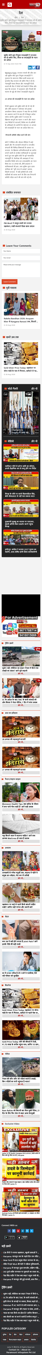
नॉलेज (7, 1054)
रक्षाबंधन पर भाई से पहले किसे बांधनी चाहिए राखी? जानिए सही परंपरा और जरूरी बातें (19, 906)
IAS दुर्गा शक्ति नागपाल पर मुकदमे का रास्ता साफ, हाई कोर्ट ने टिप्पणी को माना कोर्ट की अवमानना (21, 1271)
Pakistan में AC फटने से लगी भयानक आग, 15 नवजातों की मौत (21, 1305)
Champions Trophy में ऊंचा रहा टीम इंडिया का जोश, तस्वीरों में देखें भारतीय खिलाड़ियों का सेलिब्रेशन (20, 431)
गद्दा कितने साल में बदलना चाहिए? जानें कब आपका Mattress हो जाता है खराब (18, 837)
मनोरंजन (27, 1334)
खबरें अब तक (12, 337)
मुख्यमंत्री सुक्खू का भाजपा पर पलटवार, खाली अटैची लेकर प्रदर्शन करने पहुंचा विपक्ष (19, 524)
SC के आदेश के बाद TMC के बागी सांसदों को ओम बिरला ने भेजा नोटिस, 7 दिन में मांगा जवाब (19, 701)
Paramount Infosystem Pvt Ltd (21, 1352)
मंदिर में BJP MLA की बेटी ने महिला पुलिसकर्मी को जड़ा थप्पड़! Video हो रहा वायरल (21, 1264)
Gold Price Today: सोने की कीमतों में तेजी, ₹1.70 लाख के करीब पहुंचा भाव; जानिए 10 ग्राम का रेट (20, 1043)
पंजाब (4, 1339)
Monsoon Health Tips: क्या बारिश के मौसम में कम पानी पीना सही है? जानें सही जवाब (20, 805)
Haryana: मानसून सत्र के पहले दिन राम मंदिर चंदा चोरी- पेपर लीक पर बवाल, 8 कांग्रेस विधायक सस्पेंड (21, 1256)
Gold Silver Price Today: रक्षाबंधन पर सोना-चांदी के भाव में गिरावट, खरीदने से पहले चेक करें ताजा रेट (21, 369)
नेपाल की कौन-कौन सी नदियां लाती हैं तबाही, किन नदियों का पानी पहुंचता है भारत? (19, 1080)
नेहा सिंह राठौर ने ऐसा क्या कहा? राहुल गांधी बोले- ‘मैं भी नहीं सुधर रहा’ (21, 1275)
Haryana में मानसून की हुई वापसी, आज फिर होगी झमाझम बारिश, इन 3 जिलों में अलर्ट (21, 1279)
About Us (26, 1349)
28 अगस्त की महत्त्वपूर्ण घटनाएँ (14, 739)
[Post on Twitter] (34, 67)
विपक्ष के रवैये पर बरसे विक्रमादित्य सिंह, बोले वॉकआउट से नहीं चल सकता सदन (20, 495)
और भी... (21, 673)
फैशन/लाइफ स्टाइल (12, 779)
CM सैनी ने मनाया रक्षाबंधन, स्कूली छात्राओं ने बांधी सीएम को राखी (21, 1252)
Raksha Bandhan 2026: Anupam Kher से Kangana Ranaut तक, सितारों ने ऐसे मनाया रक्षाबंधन (21, 320)
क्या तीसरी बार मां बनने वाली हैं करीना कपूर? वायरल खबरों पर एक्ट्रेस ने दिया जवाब (21, 1316)
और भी (34, 388)
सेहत (7, 917)
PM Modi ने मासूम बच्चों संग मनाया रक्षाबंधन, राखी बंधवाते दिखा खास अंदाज (19, 225)
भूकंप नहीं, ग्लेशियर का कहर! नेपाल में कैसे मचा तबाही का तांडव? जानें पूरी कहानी (20, 669)
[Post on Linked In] (30, 67)
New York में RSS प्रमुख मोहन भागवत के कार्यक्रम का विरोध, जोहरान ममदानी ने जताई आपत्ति (21, 1260)
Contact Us (14, 1349)
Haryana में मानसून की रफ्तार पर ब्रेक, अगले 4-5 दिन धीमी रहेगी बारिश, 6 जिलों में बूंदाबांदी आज (21, 1309)
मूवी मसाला (11, 288)
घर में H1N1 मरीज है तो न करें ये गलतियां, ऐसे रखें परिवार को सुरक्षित (19, 974)
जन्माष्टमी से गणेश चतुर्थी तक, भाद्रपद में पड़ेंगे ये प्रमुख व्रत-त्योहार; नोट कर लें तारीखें (20, 874)
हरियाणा (35, 1334)
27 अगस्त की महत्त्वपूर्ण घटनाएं (14, 769)
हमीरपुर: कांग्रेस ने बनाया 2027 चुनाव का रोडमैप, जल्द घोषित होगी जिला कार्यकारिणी (21, 550)
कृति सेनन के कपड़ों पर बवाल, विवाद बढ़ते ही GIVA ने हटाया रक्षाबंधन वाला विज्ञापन (21, 1301)
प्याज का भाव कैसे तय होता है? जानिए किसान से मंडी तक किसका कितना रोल (21, 1313)
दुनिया (4, 1334)
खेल (15, 1334)
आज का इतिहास (11, 713)
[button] (6, 412)
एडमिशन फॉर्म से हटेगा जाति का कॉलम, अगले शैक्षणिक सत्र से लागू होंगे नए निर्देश (20, 467)
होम (16, 17)
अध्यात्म (8, 848)
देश (22, 17)
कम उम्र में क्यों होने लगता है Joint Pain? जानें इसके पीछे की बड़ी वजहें (20, 943)
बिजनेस (8, 985)
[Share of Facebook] (38, 67)
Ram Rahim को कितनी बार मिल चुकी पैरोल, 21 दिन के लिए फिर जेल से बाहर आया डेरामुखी (21, 1112)
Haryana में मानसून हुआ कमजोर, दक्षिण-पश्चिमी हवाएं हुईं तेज (21, 1268)
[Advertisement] (21, 580)
